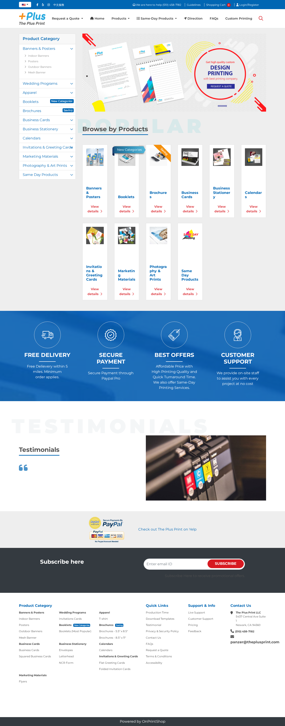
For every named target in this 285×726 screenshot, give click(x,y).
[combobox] (25, 4)
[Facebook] (37, 4)
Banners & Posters (39, 48)
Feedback (194, 631)
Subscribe (225, 563)
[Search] (261, 18)
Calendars (32, 138)
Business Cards (36, 120)
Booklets (48, 101)
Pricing (193, 625)
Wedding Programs (40, 83)
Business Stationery (40, 129)
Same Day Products (40, 175)
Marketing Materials (40, 156)
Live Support (196, 612)
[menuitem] (67, 18)
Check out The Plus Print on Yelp (167, 529)
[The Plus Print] (32, 18)
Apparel (30, 92)
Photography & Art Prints (45, 165)
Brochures (48, 111)
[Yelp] (43, 4)
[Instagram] (49, 4)
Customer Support (200, 618)
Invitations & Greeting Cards (48, 147)
